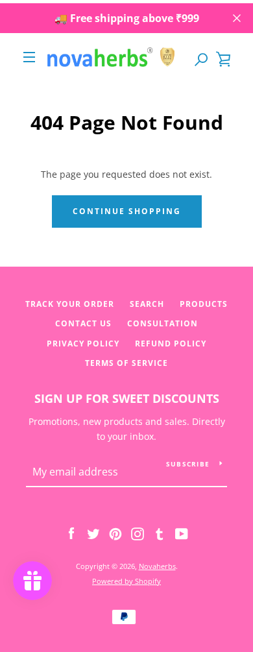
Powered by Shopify (126, 581)
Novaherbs (157, 566)
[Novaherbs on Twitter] (93, 533)
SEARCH (147, 303)
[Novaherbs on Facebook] (71, 533)
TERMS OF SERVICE (126, 362)
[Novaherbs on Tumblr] (159, 533)
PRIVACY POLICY (83, 343)
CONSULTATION (162, 323)
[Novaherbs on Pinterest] (115, 533)
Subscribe (188, 463)
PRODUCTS (204, 303)
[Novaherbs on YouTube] (181, 533)
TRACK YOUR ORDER (69, 303)
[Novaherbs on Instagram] (137, 533)
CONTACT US (83, 323)
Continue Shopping (127, 211)
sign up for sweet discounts (126, 398)
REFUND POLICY (170, 343)
